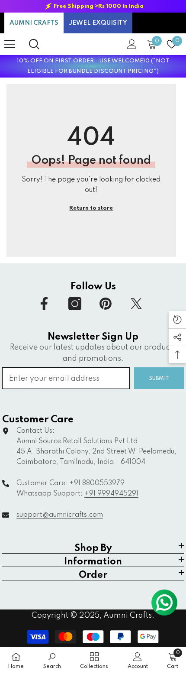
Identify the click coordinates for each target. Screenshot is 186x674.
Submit (159, 378)
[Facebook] (44, 304)
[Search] (34, 44)
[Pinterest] (105, 304)
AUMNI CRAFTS (34, 23)
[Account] (132, 44)
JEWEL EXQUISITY (98, 23)
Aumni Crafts (127, 615)
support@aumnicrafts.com (59, 515)
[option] (93, 6)
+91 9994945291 (111, 493)
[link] (52, 660)
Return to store (91, 208)
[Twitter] (136, 304)
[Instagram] (75, 304)
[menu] (9, 44)
